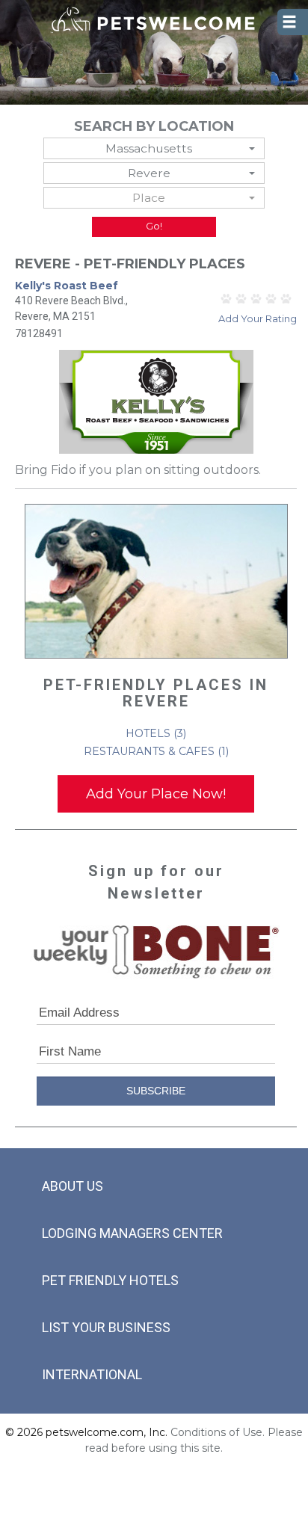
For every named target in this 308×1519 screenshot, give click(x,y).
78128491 (39, 333)
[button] (154, 148)
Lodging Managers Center (132, 1233)
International (92, 1374)
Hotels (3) (156, 733)
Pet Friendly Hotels (110, 1280)
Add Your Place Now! (156, 794)
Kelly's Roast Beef (66, 285)
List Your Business (106, 1327)
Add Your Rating (257, 318)
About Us (72, 1186)
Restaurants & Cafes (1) (156, 751)
